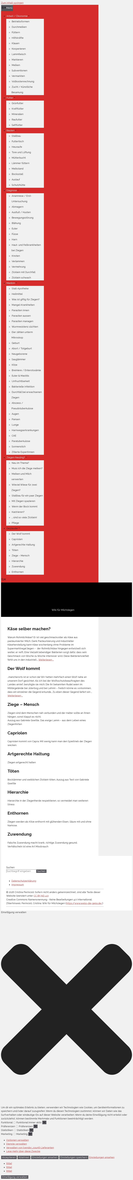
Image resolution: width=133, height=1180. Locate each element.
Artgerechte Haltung (23, 544)
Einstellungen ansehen (45, 1157)
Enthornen (18, 572)
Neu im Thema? (20, 463)
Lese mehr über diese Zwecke (23, 1151)
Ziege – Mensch (20, 555)
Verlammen (18, 261)
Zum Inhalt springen (12, 2)
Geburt (15, 343)
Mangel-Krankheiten (23, 304)
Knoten (16, 255)
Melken (16, 65)
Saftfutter (17, 125)
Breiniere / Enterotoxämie (26, 370)
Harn (14, 239)
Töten (15, 550)
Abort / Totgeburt (22, 348)
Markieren (17, 59)
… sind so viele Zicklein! (24, 517)
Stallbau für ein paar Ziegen (27, 495)
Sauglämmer (19, 359)
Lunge (15, 424)
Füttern (16, 32)
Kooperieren (19, 48)
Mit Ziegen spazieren (23, 501)
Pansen (16, 419)
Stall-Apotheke (20, 288)
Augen (15, 413)
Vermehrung (18, 266)
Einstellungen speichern (73, 1157)
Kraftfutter (18, 108)
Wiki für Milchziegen (63, 610)
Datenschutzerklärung (23, 880)
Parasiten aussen (21, 315)
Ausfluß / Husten (21, 212)
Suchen (10, 867)
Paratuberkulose (21, 441)
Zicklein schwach (21, 277)
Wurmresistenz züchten (25, 326)
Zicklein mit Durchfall (23, 272)
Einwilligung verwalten (14, 1177)
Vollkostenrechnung (23, 81)
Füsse (15, 234)
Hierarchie (17, 561)
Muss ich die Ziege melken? (27, 468)
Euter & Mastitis (20, 375)
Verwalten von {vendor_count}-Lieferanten (30, 1147)
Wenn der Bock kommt (24, 506)
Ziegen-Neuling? (15, 457)
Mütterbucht (19, 157)
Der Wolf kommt (21, 533)
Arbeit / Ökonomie (17, 16)
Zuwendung (18, 566)
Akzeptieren (9, 1157)
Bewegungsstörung (22, 217)
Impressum (17, 884)
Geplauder (12, 528)
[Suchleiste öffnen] (3, 579)
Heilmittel (17, 294)
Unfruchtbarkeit (21, 381)
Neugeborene (19, 354)
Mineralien (17, 114)
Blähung (16, 223)
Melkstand (17, 168)
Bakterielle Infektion (23, 386)
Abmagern (17, 206)
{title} (9, 1163)
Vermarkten (18, 76)
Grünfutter (17, 103)
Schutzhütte (18, 185)
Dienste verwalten (16, 1144)
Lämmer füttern (20, 163)
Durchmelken (19, 27)
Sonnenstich (19, 446)
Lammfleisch (19, 54)
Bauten (10, 130)
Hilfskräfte (18, 37)
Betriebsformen (20, 21)
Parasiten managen (22, 321)
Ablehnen (23, 1157)
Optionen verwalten (17, 1140)
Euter (15, 228)
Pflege (15, 522)
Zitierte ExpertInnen (23, 452)
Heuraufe (17, 146)
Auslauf (16, 179)
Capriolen (17, 539)
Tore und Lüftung (21, 152)
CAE (14, 435)
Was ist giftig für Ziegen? (25, 299)
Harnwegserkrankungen (25, 430)
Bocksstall (17, 174)
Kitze (14, 364)
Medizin (10, 283)
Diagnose (11, 190)
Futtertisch (18, 141)
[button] (66, 1010)
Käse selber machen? (29, 628)
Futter (9, 97)
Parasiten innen (20, 310)
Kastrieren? (18, 512)
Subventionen (19, 70)
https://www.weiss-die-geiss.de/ (84, 903)
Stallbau (16, 136)
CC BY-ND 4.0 (41, 895)
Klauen (15, 43)
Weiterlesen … (46, 659)
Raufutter (17, 119)
